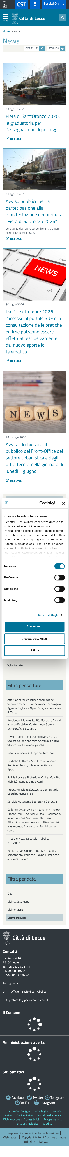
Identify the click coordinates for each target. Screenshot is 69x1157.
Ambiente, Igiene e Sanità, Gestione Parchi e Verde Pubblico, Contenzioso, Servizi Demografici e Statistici (34, 724)
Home (6, 31)
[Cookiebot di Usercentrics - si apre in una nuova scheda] (41, 503)
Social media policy (49, 1115)
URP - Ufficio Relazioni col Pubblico (24, 991)
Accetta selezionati (34, 638)
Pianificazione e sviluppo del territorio (30, 753)
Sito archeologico (27, 1123)
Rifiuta (34, 650)
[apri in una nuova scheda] (6, 4)
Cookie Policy (24, 1115)
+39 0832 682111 (18, 966)
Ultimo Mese (15, 909)
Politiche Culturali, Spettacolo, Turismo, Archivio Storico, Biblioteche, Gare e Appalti (32, 765)
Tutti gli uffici (11, 983)
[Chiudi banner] (63, 503)
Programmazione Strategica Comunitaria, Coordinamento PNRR (33, 791)
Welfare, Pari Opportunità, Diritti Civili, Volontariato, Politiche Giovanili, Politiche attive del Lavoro (33, 854)
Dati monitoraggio (18, 1111)
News (16, 31)
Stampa (54, 48)
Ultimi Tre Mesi (16, 917)
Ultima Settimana (18, 901)
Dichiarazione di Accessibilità (21, 1119)
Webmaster (10, 1137)
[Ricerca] (62, 17)
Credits (47, 1123)
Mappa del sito (53, 1119)
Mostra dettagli (48, 615)
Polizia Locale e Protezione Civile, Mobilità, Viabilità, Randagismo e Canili (33, 779)
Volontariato (15, 665)
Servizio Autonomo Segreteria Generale (32, 801)
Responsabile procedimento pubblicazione (33, 1133)
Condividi (32, 48)
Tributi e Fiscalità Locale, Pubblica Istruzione (28, 840)
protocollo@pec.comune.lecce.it (28, 1000)
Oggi (10, 893)
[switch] (59, 577)
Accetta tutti (34, 626)
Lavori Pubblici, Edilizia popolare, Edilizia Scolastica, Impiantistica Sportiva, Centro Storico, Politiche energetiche (33, 740)
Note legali (41, 1111)
